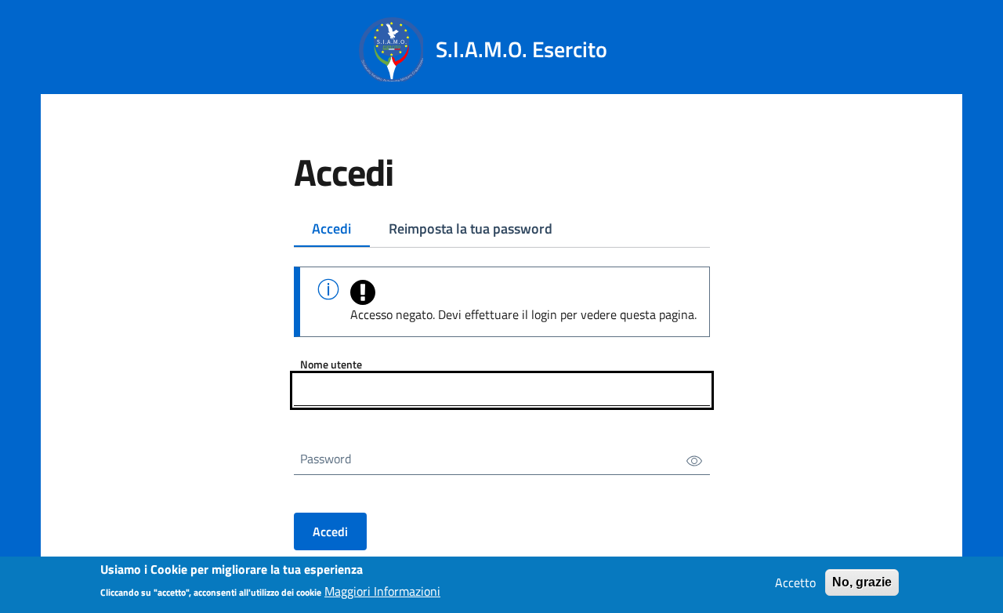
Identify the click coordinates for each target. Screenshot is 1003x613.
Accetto (795, 582)
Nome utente (331, 364)
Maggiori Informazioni (382, 591)
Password (325, 458)
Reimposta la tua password (470, 228)
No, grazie (862, 582)
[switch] (694, 460)
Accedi (331, 228)
